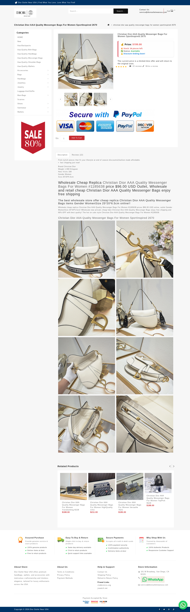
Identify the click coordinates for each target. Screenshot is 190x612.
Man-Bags (21, 95)
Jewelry (20, 87)
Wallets (20, 112)
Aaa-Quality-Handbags (27, 54)
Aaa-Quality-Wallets (26, 66)
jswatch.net (103, 588)
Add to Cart (77, 138)
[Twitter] (164, 609)
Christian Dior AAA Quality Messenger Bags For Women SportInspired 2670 (106, 217)
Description (62, 155)
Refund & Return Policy (108, 578)
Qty (57, 138)
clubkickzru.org (104, 585)
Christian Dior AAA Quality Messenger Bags (131, 210)
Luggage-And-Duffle (26, 91)
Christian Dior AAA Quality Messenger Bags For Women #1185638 (112, 184)
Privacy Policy (63, 575)
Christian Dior (70, 166)
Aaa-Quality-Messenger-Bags (30, 58)
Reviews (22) (77, 155)
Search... (121, 11)
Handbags (21, 79)
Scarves (21, 99)
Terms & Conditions (65, 572)
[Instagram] (168, 609)
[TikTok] (173, 609)
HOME (20, 37)
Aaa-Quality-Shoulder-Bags (29, 62)
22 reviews (137, 66)
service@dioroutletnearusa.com (154, 585)
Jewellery (21, 83)
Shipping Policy (104, 575)
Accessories (22, 70)
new (19, 41)
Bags (19, 75)
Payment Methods (65, 578)
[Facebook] (159, 609)
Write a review (151, 66)
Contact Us (102, 572)
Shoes (20, 104)
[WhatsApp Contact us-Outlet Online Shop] (183, 605)
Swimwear (21, 108)
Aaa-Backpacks (24, 46)
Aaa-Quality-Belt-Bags (27, 50)
